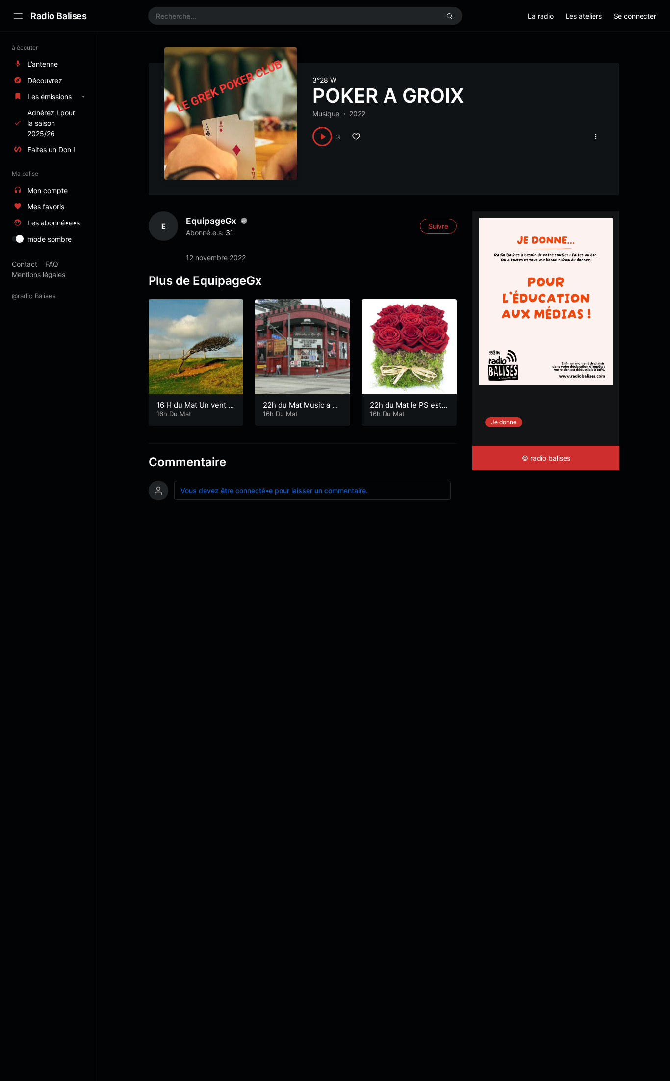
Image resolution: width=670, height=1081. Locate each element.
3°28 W (324, 80)
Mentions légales (38, 274)
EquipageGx (211, 220)
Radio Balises (58, 15)
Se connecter (635, 16)
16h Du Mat (173, 413)
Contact (24, 264)
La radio (541, 16)
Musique (325, 114)
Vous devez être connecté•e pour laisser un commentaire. (274, 490)
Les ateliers (584, 16)
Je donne (503, 422)
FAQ (51, 264)
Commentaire (187, 462)
